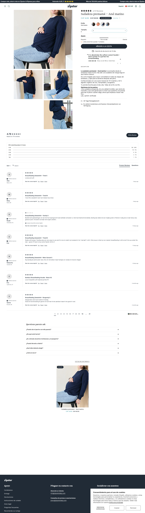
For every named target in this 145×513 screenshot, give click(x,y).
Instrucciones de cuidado (12, 500)
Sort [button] (8, 166)
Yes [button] (39, 181)
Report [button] (42, 181)
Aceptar (116, 508)
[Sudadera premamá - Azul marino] (72, 386)
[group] (15, 134)
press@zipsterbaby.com (59, 500)
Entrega (6, 493)
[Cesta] (140, 6)
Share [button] (45, 181)
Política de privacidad (116, 502)
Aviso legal (7, 504)
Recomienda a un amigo (12, 511)
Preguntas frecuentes (11, 507)
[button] (104, 11)
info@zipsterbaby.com (58, 493)
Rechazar (133, 508)
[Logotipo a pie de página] (8, 480)
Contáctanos (8, 490)
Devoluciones (8, 497)
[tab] (124, 165)
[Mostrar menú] (5, 6)
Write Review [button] (132, 135)
